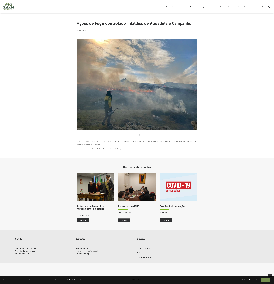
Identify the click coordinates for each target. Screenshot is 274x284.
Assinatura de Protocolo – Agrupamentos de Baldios (90, 207)
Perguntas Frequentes (144, 248)
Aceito (265, 280)
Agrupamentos (208, 7)
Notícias (221, 7)
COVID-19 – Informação (172, 206)
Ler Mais (82, 220)
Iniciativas (182, 7)
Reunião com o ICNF (128, 206)
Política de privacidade (144, 253)
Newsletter (260, 7)
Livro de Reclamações (144, 257)
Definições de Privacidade (249, 280)
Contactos (248, 7)
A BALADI (169, 7)
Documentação (234, 7)
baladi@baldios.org (82, 254)
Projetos (193, 7)
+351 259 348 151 (82, 248)
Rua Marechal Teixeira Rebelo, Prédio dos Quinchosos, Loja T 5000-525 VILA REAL (25, 251)
